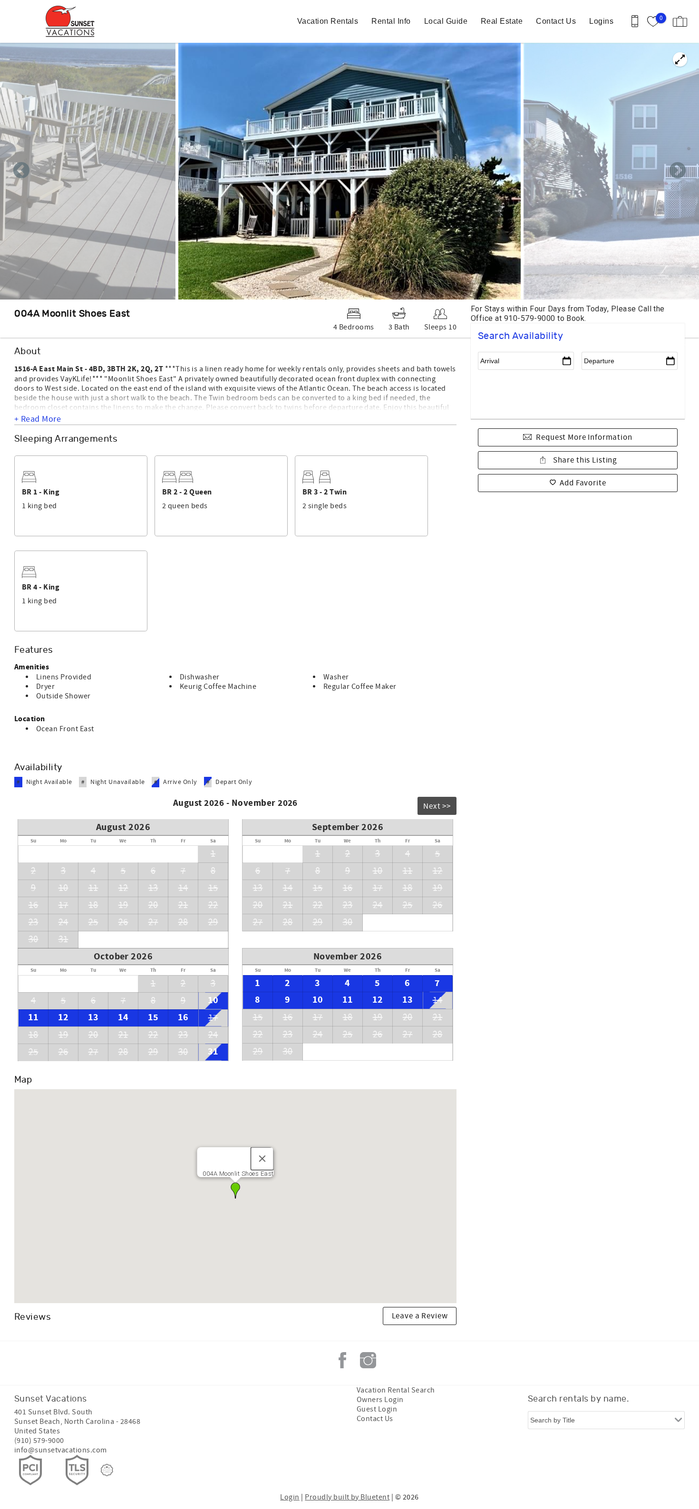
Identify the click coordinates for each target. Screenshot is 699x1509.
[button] (235, 1190)
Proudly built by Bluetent (347, 1497)
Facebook (342, 1360)
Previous (21, 171)
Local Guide (445, 21)
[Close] (262, 1158)
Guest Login (377, 1409)
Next (677, 171)
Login (289, 1497)
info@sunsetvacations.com (60, 1450)
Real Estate (502, 21)
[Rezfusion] (107, 1470)
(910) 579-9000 (39, 1440)
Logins (601, 21)
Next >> (437, 806)
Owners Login (380, 1399)
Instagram (368, 1360)
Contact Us (556, 21)
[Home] (72, 21)
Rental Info (390, 21)
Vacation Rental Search (396, 1390)
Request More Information (584, 437)
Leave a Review (420, 1316)
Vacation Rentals (328, 21)
